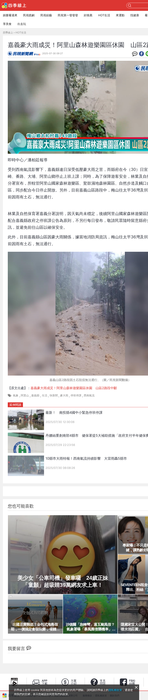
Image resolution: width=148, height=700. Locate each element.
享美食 (7, 24)
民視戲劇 (29, 15)
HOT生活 (104, 15)
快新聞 (54, 395)
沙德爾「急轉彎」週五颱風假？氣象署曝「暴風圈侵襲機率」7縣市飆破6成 (90, 626)
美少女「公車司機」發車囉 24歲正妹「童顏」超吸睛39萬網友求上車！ (63, 581)
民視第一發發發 (68, 15)
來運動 (120, 15)
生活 (44, 395)
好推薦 (88, 15)
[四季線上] (14, 5)
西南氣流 (89, 395)
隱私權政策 (115, 690)
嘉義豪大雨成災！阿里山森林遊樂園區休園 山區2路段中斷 (74, 388)
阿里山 (25, 395)
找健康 (134, 15)
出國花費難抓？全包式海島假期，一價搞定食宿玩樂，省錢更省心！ (35, 626)
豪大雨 (64, 395)
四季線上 (8, 32)
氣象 (15, 395)
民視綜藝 (46, 15)
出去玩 (21, 24)
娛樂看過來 (10, 15)
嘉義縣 (35, 395)
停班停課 (76, 395)
